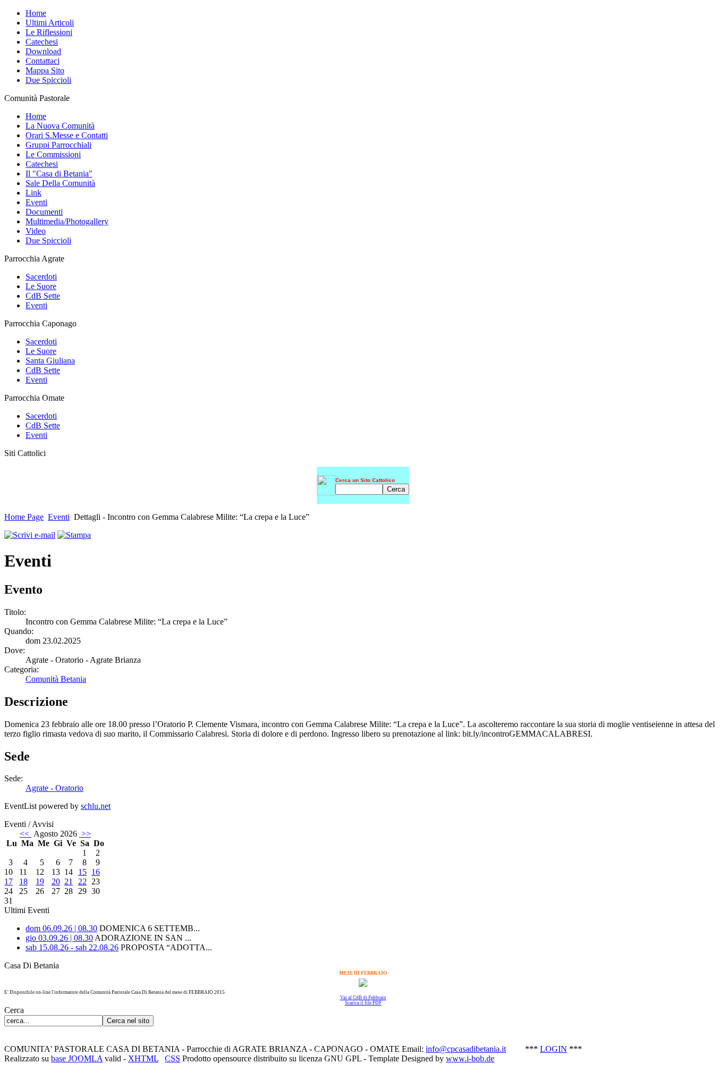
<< (25, 833)
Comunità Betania (56, 678)
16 (95, 871)
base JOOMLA (77, 1058)
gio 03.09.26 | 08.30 (59, 937)
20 (56, 881)
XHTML (143, 1058)
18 (23, 881)
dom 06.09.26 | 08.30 (61, 928)
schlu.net (96, 806)
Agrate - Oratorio (54, 787)
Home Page (24, 516)
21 (68, 881)
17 (8, 881)
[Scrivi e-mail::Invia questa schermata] (29, 534)
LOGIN (553, 1048)
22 (82, 881)
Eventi (59, 516)
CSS (172, 1058)
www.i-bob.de (470, 1058)
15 (82, 871)
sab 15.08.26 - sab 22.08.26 (72, 947)
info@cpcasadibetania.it (466, 1048)
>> (85, 833)
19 (40, 881)
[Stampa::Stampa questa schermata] (74, 534)
